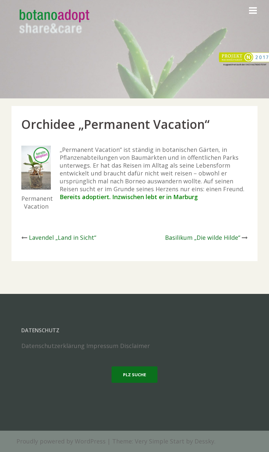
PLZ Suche (134, 375)
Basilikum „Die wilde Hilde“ (202, 237)
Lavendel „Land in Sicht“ (62, 237)
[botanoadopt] (54, 22)
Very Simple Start (159, 441)
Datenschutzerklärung (53, 346)
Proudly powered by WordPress (61, 441)
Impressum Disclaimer (118, 346)
